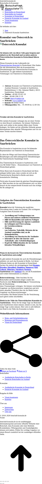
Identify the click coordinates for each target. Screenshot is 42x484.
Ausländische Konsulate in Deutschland (19, 387)
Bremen (36, 265)
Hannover (29, 267)
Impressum (9, 407)
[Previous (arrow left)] (1, 483)
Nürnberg (19, 269)
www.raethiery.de (19, 101)
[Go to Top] (21, 479)
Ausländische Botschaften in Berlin (18, 377)
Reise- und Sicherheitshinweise (16, 318)
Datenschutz (9, 409)
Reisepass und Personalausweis (16, 320)
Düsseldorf (12, 267)
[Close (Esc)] (1, 481)
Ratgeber (8, 399)
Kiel (36, 267)
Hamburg (21, 267)
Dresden (3, 267)
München (11, 269)
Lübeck (3, 269)
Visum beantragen (11, 397)
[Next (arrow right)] (3, 483)
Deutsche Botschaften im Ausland (17, 379)
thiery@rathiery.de (17, 98)
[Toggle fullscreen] (6, 481)
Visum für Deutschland (13, 322)
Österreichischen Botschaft (10, 65)
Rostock (27, 269)
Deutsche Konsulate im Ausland (16, 389)
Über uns (8, 412)
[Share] (3, 481)
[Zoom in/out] (8, 481)
